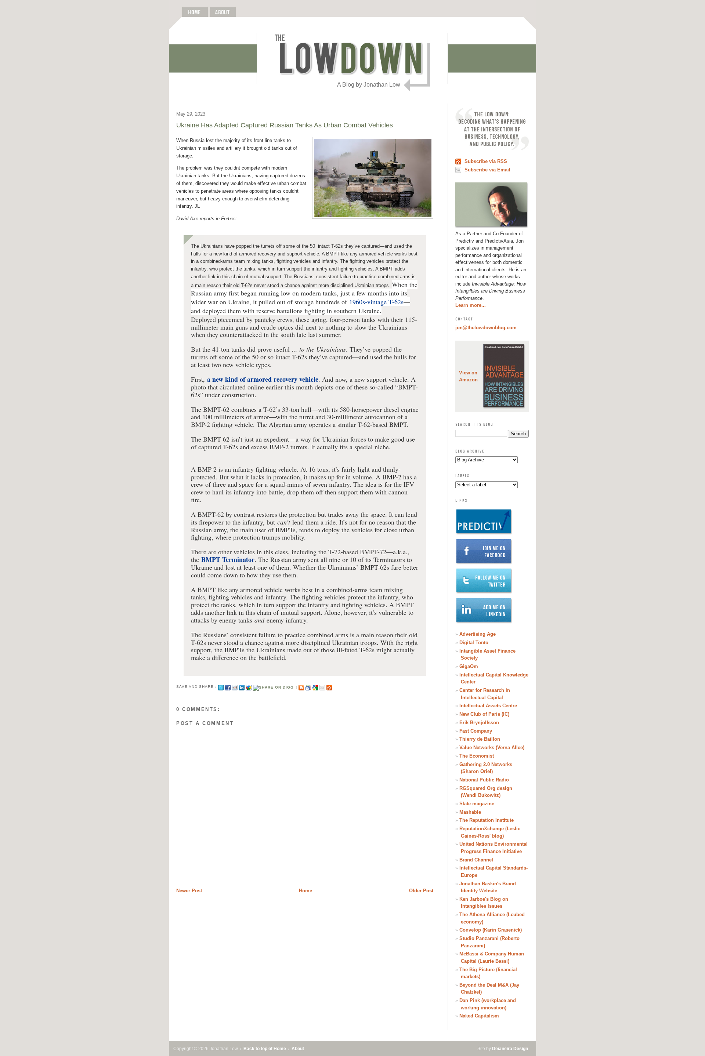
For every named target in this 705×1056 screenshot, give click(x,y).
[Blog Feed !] (329, 687)
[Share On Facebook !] (228, 687)
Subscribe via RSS (485, 161)
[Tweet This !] (221, 687)
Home (305, 890)
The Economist (476, 756)
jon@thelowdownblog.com (486, 327)
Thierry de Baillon (479, 739)
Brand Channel (476, 860)
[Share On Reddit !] (235, 687)
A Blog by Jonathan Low (368, 84)
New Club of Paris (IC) (484, 714)
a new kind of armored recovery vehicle (262, 379)
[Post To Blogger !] (301, 687)
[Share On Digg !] (275, 687)
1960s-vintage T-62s (376, 301)
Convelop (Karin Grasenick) (490, 930)
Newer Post (189, 890)
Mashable (470, 812)
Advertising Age (477, 634)
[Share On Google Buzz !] (249, 687)
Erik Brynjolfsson (479, 722)
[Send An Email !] (322, 687)
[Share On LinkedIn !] (242, 687)
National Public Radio (484, 780)
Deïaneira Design (510, 1048)
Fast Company (475, 731)
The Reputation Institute (486, 820)
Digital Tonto (473, 642)
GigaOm (468, 666)
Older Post (421, 890)
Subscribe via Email (487, 170)
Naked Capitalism (479, 1016)
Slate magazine (476, 803)
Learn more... (470, 305)
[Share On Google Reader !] (308, 687)
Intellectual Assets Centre (488, 705)
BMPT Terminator (227, 559)
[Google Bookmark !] (315, 687)
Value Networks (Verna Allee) (491, 747)
